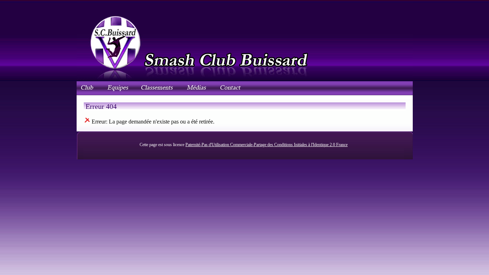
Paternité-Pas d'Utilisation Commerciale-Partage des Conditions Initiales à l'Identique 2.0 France (266, 144)
